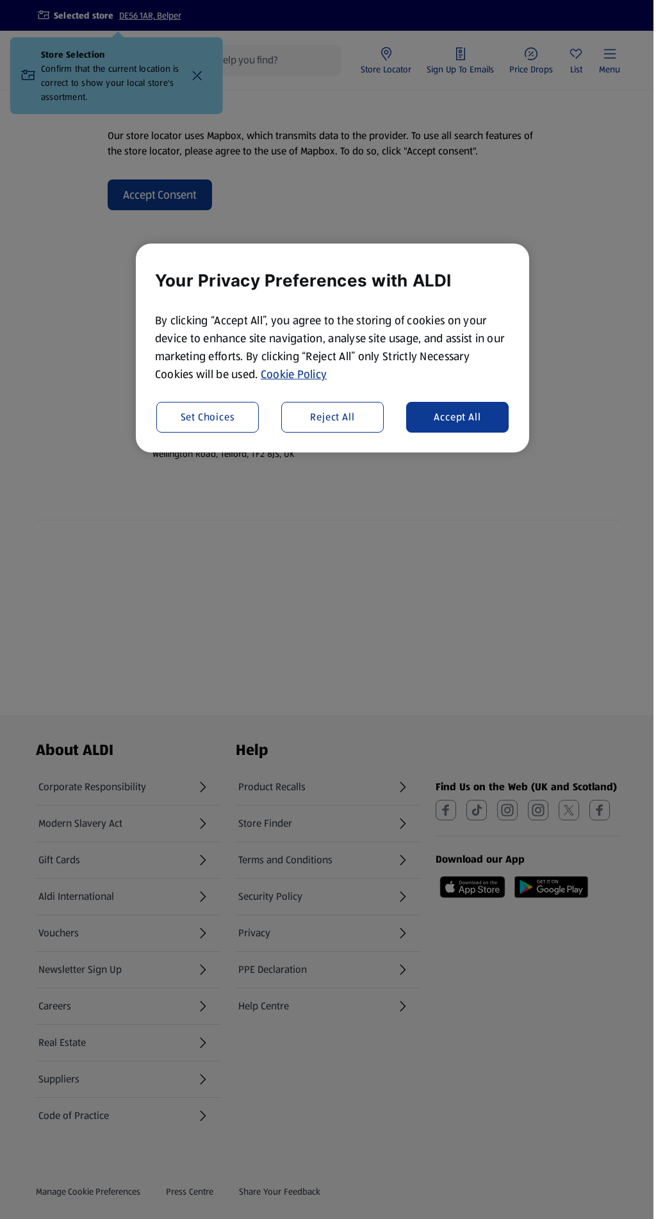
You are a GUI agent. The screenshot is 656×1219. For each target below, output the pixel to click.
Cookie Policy (294, 374)
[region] (332, 348)
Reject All (332, 417)
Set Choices (208, 417)
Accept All (457, 417)
